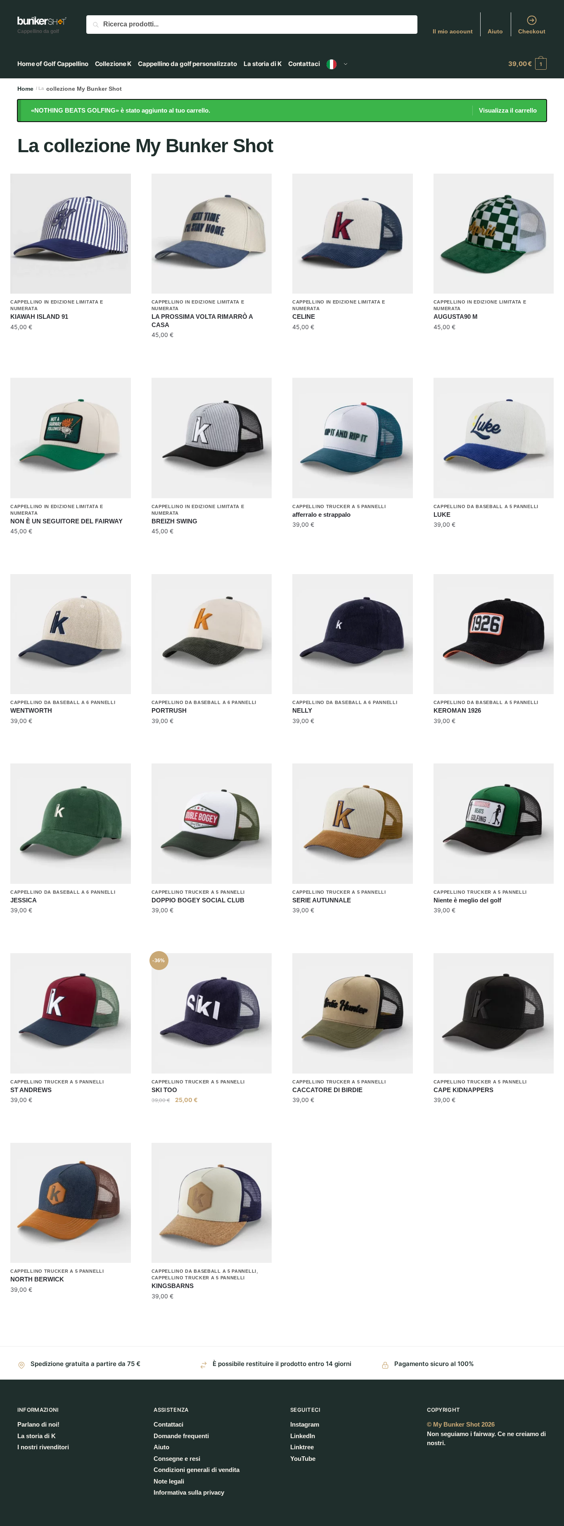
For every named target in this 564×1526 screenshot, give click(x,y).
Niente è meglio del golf (467, 900)
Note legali (169, 1481)
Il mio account (453, 31)
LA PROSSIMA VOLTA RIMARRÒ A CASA (202, 320)
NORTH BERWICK (37, 1279)
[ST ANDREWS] (70, 1013)
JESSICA (23, 900)
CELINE (303, 316)
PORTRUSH (169, 710)
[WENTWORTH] (70, 634)
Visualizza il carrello (508, 110)
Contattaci (168, 1424)
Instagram (304, 1424)
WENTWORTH (31, 710)
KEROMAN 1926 (457, 710)
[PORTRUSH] (212, 634)
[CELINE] (352, 234)
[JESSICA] (70, 823)
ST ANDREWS (31, 1089)
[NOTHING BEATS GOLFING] (494, 823)
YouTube (302, 1458)
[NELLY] (352, 634)
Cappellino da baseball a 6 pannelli (63, 702)
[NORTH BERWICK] (70, 1203)
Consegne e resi (177, 1458)
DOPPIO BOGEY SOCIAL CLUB (198, 900)
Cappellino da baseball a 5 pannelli (486, 506)
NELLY (302, 710)
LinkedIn (302, 1435)
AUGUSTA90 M (456, 316)
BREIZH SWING (174, 521)
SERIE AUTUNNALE (321, 900)
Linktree (302, 1447)
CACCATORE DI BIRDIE (327, 1089)
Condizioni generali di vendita (196, 1469)
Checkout (531, 31)
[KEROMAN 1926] (494, 634)
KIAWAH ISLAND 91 (39, 316)
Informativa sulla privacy (189, 1492)
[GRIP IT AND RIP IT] (352, 438)
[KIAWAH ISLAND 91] (70, 234)
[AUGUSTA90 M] (494, 234)
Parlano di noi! (38, 1424)
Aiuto (495, 31)
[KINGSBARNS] (212, 1203)
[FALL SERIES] (352, 823)
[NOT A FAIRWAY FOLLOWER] (70, 438)
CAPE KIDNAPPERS (463, 1089)
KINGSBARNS (173, 1285)
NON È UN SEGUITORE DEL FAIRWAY (66, 521)
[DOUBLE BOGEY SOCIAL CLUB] (212, 823)
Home (25, 88)
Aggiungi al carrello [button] (70, 352)
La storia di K (36, 1435)
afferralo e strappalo (321, 514)
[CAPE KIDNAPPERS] (494, 1013)
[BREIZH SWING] (212, 438)
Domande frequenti (181, 1435)
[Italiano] (337, 63)
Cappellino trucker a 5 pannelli (339, 506)
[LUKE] (494, 438)
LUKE (442, 514)
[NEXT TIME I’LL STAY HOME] (212, 234)
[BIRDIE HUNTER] (352, 1013)
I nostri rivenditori (43, 1447)
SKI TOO (164, 1089)
